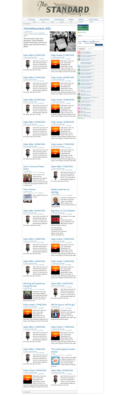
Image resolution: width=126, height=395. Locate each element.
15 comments (41, 33)
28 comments (68, 330)
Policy (52, 22)
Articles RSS (83, 32)
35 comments (40, 103)
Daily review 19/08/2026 (62, 99)
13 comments (68, 214)
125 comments (68, 170)
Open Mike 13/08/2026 (62, 283)
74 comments (40, 147)
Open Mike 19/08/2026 (34, 121)
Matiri (82, 90)
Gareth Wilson (90, 59)
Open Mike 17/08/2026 (62, 166)
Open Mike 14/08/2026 (34, 261)
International (59, 19)
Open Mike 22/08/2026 (34, 55)
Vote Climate (29, 189)
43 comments (40, 81)
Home (34, 22)
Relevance (87, 43)
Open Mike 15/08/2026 (34, 238)
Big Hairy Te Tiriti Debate (63, 210)
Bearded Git (89, 73)
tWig (85, 114)
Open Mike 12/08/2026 (34, 326)
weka (54, 354)
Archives (62, 22)
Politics (81, 19)
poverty (40, 34)
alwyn (88, 104)
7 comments (68, 264)
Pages (90, 41)
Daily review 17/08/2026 (62, 144)
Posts (86, 41)
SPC (82, 114)
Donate (80, 27)
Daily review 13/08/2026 (62, 261)
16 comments (40, 374)
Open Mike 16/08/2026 (34, 210)
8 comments (68, 147)
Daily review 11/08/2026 (62, 326)
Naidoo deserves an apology (60, 190)
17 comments (41, 58)
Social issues (93, 19)
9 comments (68, 125)
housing (32, 34)
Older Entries (27, 24)
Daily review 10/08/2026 (34, 370)
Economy (31, 19)
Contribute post (82, 29)
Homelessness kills (37, 28)
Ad (81, 107)
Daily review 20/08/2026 (62, 77)
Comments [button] (82, 49)
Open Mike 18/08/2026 (34, 144)
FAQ (71, 22)
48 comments (41, 289)
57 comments (68, 287)
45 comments (68, 242)
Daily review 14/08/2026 (62, 238)
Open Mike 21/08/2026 (34, 77)
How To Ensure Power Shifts (33, 167)
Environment (44, 19)
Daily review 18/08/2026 (62, 121)
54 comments (40, 264)
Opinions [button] (90, 49)
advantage (28, 171)
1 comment (68, 58)
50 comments (41, 172)
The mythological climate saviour (63, 350)
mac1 (82, 52)
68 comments (40, 242)
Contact (91, 22)
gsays (93, 55)
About (43, 22)
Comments (96, 41)
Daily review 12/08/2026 (34, 304)
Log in (80, 25)
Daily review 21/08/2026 (62, 55)
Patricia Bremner (85, 97)
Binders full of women (86, 55)
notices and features (31, 57)
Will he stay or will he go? (63, 304)
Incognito (87, 52)
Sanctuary (83, 104)
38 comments (40, 214)
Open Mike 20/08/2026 (34, 99)
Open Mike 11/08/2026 (34, 349)
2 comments (68, 81)
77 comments (68, 308)
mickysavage (28, 31)
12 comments (40, 308)
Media (71, 19)
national (36, 34)
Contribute (80, 22)
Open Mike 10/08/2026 (62, 370)
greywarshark (84, 62)
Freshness (94, 43)
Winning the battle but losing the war (34, 284)
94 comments (40, 125)
